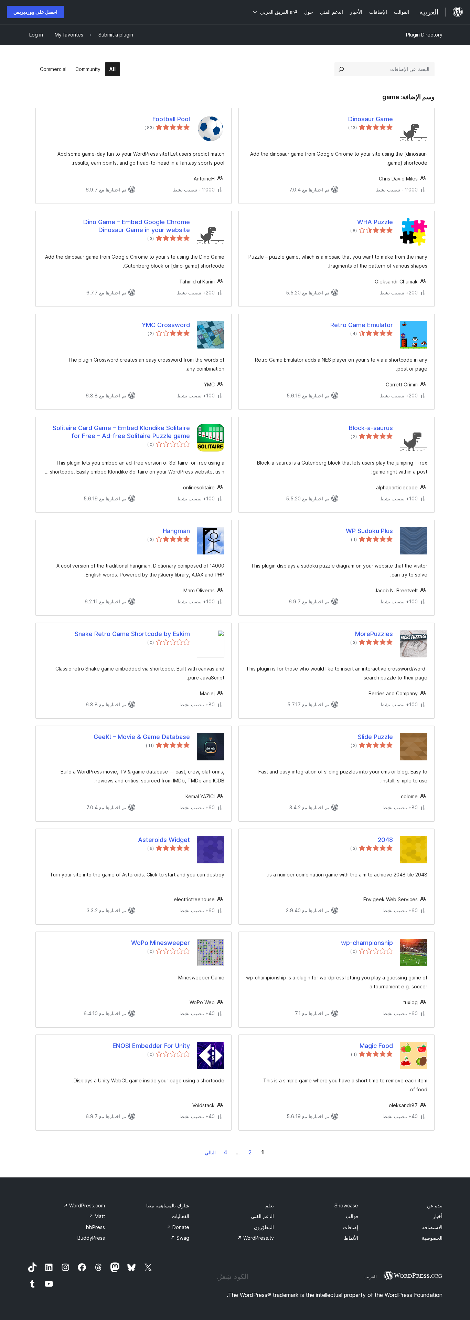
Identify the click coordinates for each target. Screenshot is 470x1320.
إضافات (350, 1227)
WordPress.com (84, 1205)
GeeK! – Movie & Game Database (142, 736)
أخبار (437, 1216)
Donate (178, 1227)
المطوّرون (264, 1227)
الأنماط (351, 1238)
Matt (97, 1216)
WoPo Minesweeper (160, 942)
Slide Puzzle (375, 736)
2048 (385, 839)
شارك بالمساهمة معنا (167, 1205)
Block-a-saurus (371, 428)
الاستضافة (432, 1227)
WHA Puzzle (375, 222)
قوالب (352, 1216)
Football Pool (171, 119)
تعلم (269, 1205)
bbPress (95, 1227)
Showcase (346, 1205)
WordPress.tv (255, 1238)
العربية (370, 1276)
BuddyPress (91, 1238)
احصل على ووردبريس (35, 12)
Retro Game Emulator (361, 325)
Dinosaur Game (370, 119)
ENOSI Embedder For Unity (151, 1045)
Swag (180, 1238)
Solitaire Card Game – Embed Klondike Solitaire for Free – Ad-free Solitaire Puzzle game (121, 431)
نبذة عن (434, 1205)
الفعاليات (180, 1216)
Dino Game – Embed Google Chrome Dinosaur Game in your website (136, 225)
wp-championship (367, 942)
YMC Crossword (166, 325)
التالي (210, 1152)
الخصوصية (432, 1238)
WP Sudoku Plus (369, 530)
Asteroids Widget (164, 839)
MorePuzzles (374, 633)
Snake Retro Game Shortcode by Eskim (132, 633)
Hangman (176, 530)
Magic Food (376, 1045)
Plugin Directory (424, 35)
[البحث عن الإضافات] (341, 69)
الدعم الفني (262, 1216)
